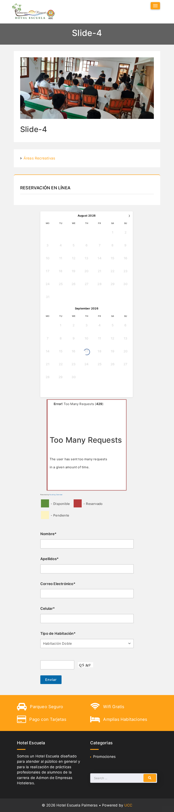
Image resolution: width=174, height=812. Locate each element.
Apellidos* (49, 559)
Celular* (47, 608)
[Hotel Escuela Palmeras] (33, 11)
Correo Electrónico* (57, 584)
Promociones (104, 756)
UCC (128, 805)
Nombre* (48, 534)
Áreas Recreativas (39, 158)
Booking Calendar (56, 495)
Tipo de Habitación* (58, 633)
